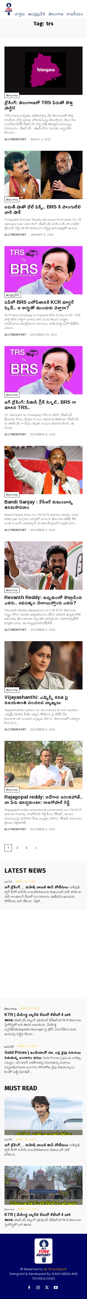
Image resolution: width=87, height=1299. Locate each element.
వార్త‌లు (19, 14)
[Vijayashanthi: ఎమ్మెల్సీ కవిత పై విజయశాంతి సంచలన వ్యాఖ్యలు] (43, 665)
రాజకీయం (74, 14)
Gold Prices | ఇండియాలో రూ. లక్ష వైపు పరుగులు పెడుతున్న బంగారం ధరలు (42, 1054)
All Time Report (55, 1269)
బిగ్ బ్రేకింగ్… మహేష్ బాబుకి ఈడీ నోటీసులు (36, 887)
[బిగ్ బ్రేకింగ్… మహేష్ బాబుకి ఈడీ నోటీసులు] (43, 1115)
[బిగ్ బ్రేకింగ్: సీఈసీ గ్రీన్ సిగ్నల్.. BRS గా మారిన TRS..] (43, 370)
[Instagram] (38, 1288)
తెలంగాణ (55, 14)
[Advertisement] (43, 953)
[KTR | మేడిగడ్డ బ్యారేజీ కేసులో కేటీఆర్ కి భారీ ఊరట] (43, 1185)
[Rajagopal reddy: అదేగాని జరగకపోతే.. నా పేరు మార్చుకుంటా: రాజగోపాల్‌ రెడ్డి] (43, 765)
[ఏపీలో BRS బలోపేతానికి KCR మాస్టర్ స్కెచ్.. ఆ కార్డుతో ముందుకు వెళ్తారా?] (43, 270)
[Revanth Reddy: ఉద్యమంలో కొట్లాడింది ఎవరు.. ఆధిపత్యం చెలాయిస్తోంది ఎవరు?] (43, 565)
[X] (47, 1288)
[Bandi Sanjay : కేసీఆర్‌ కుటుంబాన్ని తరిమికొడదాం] (43, 470)
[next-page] (35, 848)
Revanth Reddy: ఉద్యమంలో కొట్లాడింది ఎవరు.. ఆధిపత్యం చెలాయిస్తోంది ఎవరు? (43, 600)
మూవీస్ (8, 881)
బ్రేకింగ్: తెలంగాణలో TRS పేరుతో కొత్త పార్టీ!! (38, 105)
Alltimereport (15, 139)
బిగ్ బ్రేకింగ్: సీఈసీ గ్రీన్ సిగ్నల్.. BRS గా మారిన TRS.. (40, 404)
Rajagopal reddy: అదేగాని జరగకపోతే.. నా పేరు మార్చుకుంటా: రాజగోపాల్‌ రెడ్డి (43, 799)
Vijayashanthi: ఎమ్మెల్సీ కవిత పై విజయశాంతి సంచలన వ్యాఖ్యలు (36, 699)
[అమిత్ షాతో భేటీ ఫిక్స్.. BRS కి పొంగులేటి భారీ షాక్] (43, 175)
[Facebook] (29, 1288)
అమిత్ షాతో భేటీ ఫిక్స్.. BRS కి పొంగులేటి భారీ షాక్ (42, 209)
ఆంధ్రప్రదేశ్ (36, 14)
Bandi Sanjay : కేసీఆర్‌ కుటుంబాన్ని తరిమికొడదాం (38, 504)
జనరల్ (9, 1046)
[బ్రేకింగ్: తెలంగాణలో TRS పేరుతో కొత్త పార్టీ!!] (43, 71)
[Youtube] (56, 1288)
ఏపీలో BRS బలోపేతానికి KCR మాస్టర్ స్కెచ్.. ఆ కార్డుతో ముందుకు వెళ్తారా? (39, 304)
